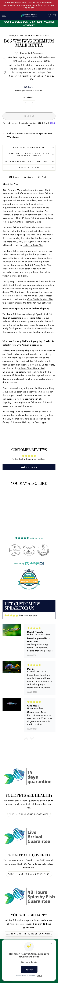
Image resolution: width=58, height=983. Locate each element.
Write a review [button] (29, 467)
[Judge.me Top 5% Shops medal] (43, 550)
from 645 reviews (28, 615)
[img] (11, 615)
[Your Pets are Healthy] (29, 776)
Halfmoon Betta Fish (33, 245)
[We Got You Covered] (29, 836)
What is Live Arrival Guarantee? (29, 874)
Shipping (19, 90)
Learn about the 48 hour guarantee (29, 934)
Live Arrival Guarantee (29, 147)
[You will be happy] (29, 896)
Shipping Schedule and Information (29, 161)
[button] (26, 739)
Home (11, 35)
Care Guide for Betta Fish (40, 299)
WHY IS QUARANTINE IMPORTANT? (29, 814)
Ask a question (29, 167)
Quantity (29, 97)
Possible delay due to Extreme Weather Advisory (29, 154)
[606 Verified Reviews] (29, 591)
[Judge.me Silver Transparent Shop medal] (15, 550)
